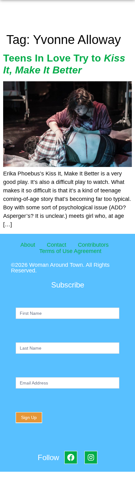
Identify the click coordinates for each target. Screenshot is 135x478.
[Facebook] (70, 457)
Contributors (93, 245)
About (27, 245)
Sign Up (29, 417)
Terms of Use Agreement (70, 251)
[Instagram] (90, 457)
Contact (56, 245)
